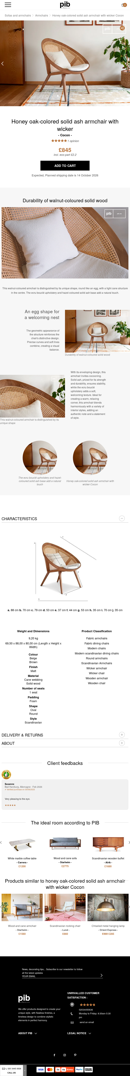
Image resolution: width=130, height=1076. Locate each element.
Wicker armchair (96, 668)
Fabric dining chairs (96, 643)
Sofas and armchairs (18, 15)
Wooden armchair (97, 678)
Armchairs (41, 15)
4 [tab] (72, 96)
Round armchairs (97, 658)
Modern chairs (97, 648)
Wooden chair (96, 683)
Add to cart (65, 165)
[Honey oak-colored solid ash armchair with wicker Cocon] (90, 458)
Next (128, 63)
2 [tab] (62, 96)
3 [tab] (67, 96)
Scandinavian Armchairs (96, 663)
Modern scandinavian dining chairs (97, 653)
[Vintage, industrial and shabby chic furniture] (65, 4)
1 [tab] (58, 96)
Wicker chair (97, 673)
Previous (2, 63)
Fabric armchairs (96, 638)
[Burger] (8, 5)
